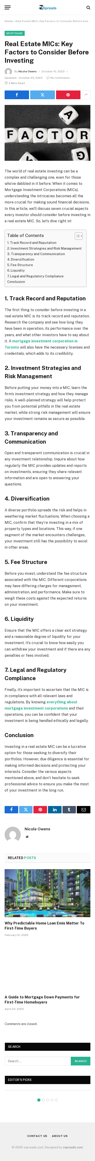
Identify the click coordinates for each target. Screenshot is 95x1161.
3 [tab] (47, 1100)
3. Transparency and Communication (36, 254)
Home (9, 21)
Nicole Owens (27, 71)
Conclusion (16, 282)
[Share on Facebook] (17, 94)
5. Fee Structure (20, 265)
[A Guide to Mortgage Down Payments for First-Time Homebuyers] (47, 967)
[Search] (88, 7)
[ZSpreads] (47, 7)
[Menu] (8, 7)
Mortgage (14, 33)
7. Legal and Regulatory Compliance (35, 276)
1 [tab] (39, 1100)
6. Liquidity (16, 270)
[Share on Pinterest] (68, 94)
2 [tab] (43, 1100)
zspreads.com (73, 1147)
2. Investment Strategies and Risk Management (44, 248)
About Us (60, 1136)
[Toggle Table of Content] (76, 236)
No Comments (60, 77)
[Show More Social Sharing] (86, 94)
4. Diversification (20, 259)
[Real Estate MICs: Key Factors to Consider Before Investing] (47, 133)
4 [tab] (52, 1100)
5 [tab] (56, 1100)
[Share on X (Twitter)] (42, 94)
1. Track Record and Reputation (31, 243)
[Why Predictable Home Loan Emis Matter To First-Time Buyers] (47, 893)
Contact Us (37, 1136)
